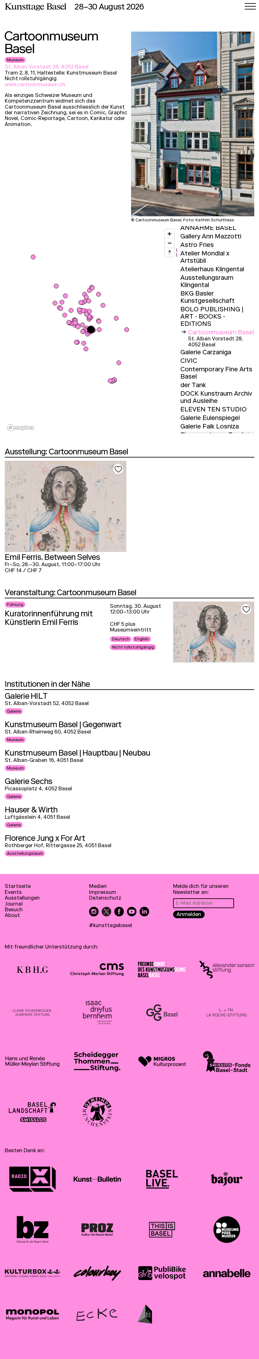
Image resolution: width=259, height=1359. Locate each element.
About (12, 916)
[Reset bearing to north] (169, 252)
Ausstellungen (22, 898)
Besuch (14, 910)
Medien (98, 886)
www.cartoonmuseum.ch (35, 85)
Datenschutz (105, 898)
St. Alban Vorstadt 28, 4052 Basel (46, 67)
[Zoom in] (169, 233)
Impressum (102, 892)
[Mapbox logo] (20, 427)
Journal (14, 904)
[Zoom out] (169, 243)
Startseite (18, 886)
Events (13, 892)
